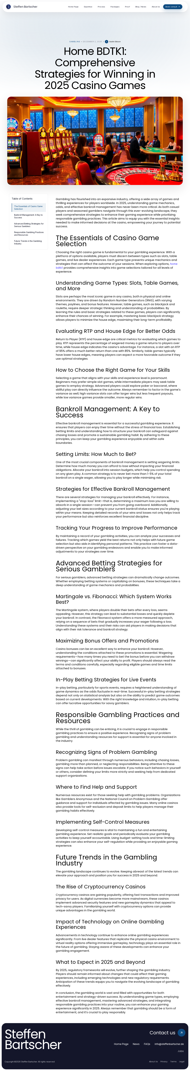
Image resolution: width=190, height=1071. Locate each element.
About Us (153, 1061)
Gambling (74, 42)
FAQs (147, 1044)
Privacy (164, 1061)
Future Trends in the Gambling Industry (28, 242)
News (136, 1044)
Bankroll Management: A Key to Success (28, 216)
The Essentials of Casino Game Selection (28, 207)
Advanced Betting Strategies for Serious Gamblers (29, 224)
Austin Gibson (115, 42)
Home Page (121, 1044)
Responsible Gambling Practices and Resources (29, 233)
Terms (173, 1061)
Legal (181, 1061)
